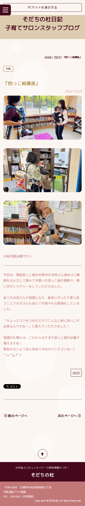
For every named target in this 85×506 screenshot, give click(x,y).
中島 (8, 68)
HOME (48, 57)
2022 (76, 372)
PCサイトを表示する (42, 7)
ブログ (57, 57)
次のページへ (67, 416)
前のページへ (17, 416)
